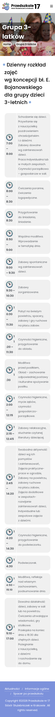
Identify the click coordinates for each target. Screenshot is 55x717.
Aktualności (12, 689)
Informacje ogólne (37, 689)
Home (7, 44)
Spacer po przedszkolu (28, 693)
